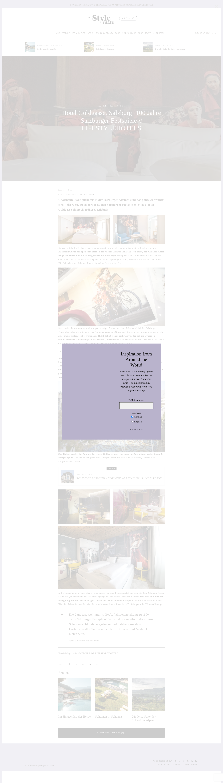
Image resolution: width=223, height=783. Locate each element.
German (137, 416)
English (138, 421)
